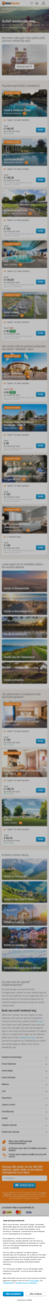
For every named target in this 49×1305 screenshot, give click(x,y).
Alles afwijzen (36, 1294)
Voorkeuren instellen (24, 1300)
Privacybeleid (33, 1280)
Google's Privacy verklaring (26, 1283)
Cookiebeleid (8, 1283)
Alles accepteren (13, 1294)
